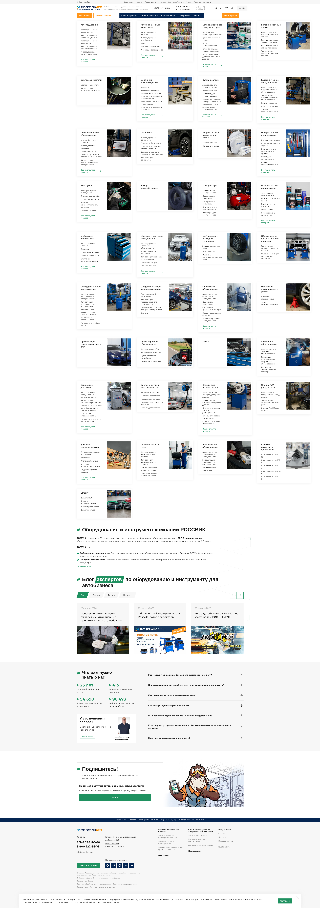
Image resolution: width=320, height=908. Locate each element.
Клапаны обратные (89, 461)
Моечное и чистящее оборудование (152, 237)
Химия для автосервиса (152, 50)
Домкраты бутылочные (151, 143)
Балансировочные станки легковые (269, 46)
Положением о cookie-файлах (55, 902)
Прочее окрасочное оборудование (211, 319)
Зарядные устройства (151, 352)
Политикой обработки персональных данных (97, 902)
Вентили (145, 87)
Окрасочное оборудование (210, 287)
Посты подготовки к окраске (211, 314)
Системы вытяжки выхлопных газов (150, 386)
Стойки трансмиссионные (269, 110)
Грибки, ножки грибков (268, 205)
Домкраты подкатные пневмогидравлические (152, 153)
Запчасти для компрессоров (209, 191)
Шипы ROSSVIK (168, 15)
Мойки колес (208, 251)
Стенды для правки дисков (210, 386)
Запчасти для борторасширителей (90, 89)
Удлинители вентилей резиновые (151, 108)
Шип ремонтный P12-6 (271, 461)
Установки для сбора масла (90, 324)
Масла (143, 43)
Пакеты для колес (210, 146)
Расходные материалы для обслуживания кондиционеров (91, 408)
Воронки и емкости (90, 199)
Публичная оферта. (84, 878)
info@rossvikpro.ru (85, 852)
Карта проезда (112, 843)
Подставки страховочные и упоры (269, 289)
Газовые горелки (89, 210)
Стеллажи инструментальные (89, 260)
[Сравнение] (221, 8)
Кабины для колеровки (207, 303)
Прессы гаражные (269, 106)
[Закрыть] (297, 897)
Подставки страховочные (267, 298)
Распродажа (184, 15)
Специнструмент (129, 15)
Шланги (85, 493)
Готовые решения (149, 15)
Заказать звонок (88, 865)
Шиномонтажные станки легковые (149, 474)
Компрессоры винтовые (209, 197)
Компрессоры (209, 185)
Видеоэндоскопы (89, 151)
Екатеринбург (85, 2)
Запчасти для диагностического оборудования (89, 162)
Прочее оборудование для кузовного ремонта (151, 308)
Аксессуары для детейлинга (148, 39)
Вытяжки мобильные (150, 392)
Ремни (205, 341)
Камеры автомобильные (149, 186)
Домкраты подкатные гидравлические (151, 147)
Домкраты (146, 132)
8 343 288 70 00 (183, 7)
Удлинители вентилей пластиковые (151, 103)
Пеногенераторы (149, 262)
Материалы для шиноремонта (269, 186)
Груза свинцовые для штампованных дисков (211, 56)
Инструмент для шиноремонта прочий (268, 151)
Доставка (222, 837)
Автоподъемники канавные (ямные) (89, 36)
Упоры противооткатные (269, 303)
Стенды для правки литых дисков (211, 417)
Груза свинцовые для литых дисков (210, 50)
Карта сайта (223, 847)
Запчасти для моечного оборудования (151, 258)
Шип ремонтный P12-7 (271, 467)
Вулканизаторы (210, 80)
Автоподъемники (90, 25)
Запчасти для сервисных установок (91, 401)
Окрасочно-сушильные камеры (211, 308)
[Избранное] (226, 8)
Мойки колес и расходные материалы (210, 238)
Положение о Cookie (85, 881)
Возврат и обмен (226, 841)
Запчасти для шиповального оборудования (209, 462)
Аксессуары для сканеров (88, 147)
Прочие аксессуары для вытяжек (152, 403)
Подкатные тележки (90, 252)
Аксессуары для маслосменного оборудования (88, 296)
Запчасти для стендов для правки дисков (211, 402)
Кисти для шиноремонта (267, 158)
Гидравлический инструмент (148, 295)
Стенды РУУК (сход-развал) (268, 386)
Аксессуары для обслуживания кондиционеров (88, 394)
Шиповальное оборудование (210, 445)
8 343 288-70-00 (88, 842)
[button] (240, 595)
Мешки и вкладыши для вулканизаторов (211, 100)
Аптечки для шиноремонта (267, 194)
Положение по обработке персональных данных (96, 887)
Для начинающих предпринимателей (167, 836)
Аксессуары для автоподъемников (89, 53)
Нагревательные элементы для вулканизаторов (210, 107)
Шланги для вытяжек (150, 408)
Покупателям (224, 830)
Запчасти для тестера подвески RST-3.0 (269, 248)
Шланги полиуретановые (88, 502)
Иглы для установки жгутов (270, 144)
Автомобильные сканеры (88, 141)
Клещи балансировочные (269, 163)
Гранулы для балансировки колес (212, 33)
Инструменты (88, 185)
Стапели (144, 313)
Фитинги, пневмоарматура (90, 445)
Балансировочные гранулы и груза (212, 26)
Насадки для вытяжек (151, 399)
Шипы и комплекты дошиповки (267, 447)
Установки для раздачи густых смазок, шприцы (88, 312)
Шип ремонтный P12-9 (271, 478)
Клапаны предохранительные (90, 465)
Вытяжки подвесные (150, 396)
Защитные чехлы (210, 143)
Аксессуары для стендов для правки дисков (211, 394)
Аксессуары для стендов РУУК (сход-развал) (270, 394)
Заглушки (85, 458)
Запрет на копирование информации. (107, 878)
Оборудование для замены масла (91, 287)
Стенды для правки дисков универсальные (211, 410)
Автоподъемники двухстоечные (89, 31)
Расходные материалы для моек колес (212, 257)
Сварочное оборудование (269, 342)
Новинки (198, 15)
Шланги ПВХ (86, 498)
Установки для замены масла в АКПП (91, 420)
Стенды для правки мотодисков (211, 422)
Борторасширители (91, 80)
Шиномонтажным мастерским (196, 840)
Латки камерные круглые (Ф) (269, 214)
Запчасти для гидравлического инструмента (149, 302)
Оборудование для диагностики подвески (270, 238)
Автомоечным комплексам (200, 845)
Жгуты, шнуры (267, 209)
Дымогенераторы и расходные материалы (91, 155)
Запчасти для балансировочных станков (269, 53)
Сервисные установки (87, 386)
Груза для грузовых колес (211, 39)
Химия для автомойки (151, 46)
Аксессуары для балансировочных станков (269, 34)
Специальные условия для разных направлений (200, 831)
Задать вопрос (87, 736)
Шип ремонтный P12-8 (271, 472)
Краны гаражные (269, 103)
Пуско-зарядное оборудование (149, 342)
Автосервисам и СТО (198, 835)
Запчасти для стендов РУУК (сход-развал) (270, 402)
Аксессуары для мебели (88, 244)
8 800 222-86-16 (88, 846)
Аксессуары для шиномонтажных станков (148, 454)
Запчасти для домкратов (147, 158)
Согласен (285, 901)
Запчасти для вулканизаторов (210, 95)
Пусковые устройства (151, 361)
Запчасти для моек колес (211, 247)
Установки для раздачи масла (87, 318)
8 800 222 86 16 (183, 9)
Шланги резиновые (90, 506)
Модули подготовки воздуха (90, 471)
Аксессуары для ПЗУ (150, 349)
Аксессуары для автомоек (148, 33)
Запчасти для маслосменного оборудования (88, 304)
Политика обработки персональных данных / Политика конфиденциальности (107, 884)
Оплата (221, 833)
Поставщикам (194, 851)
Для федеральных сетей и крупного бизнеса (170, 848)
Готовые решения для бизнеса (168, 831)
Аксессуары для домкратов (148, 139)
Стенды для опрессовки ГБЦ (88, 414)
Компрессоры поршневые (209, 202)
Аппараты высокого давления (150, 252)
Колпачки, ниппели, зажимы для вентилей (151, 92)
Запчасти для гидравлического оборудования (269, 97)
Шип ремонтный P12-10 (271, 455)
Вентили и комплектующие (149, 81)
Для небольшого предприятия (166, 842)
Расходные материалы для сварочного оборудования (268, 360)
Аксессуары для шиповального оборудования (209, 454)
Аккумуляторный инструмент (88, 191)
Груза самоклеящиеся (209, 44)
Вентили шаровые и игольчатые (90, 453)
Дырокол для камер (270, 140)
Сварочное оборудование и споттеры (268, 369)
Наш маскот (163, 856)
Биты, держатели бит (90, 196)
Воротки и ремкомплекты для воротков (89, 204)
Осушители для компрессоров (209, 208)
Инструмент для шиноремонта (270, 133)
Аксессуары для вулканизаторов (210, 86)
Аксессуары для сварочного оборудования (268, 351)
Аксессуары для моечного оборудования (148, 245)
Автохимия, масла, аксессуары (150, 26)
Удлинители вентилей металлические (151, 97)
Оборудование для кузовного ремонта (151, 287)
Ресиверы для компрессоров (209, 213)
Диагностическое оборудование (90, 133)
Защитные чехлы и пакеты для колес (211, 135)
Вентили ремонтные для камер (270, 199)
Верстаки (85, 249)
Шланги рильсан (88, 510)
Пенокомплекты (148, 266)
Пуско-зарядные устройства (148, 357)
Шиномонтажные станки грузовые (149, 469)
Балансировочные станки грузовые (269, 41)
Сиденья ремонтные (90, 255)
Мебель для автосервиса (87, 237)
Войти (115, 797)
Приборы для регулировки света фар (91, 344)
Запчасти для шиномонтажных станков (148, 462)
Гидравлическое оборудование (270, 81)
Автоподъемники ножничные (89, 42)
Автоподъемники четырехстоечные (89, 47)
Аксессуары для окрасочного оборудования (209, 296)
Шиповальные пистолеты (209, 469)
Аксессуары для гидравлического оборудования (269, 89)
